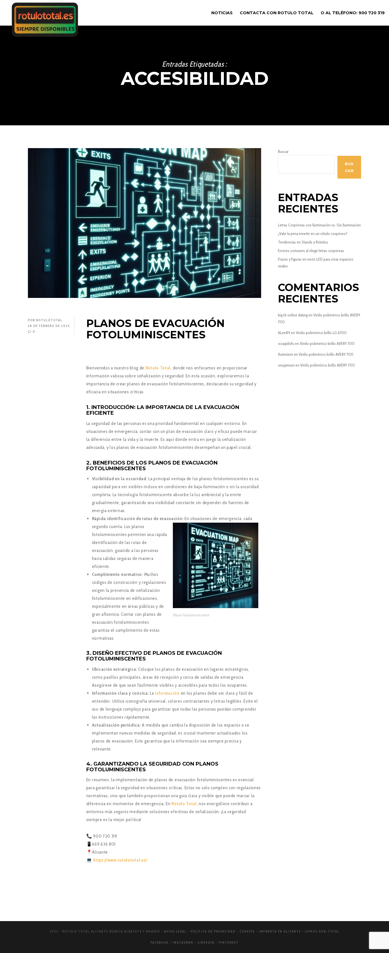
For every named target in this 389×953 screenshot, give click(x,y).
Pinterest (229, 942)
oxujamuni (286, 365)
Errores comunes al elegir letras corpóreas (311, 250)
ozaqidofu (286, 343)
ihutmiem (285, 354)
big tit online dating (293, 315)
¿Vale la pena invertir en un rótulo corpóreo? (312, 233)
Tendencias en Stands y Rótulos (303, 242)
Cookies (247, 931)
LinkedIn (206, 942)
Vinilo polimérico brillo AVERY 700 (327, 343)
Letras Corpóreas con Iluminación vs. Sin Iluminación (319, 225)
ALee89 (284, 332)
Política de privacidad (213, 931)
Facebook (160, 942)
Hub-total (329, 931)
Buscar (283, 151)
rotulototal (49, 320)
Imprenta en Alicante (280, 931)
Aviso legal (175, 931)
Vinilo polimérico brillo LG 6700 (321, 332)
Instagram (183, 942)
